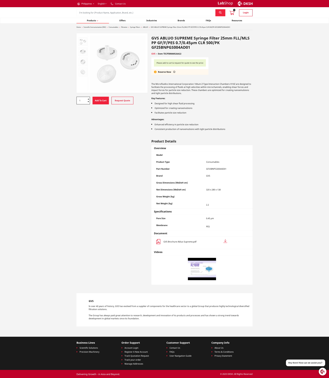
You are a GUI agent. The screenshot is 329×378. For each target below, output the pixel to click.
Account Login (131, 347)
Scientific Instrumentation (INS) (95, 27)
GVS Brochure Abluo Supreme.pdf (180, 241)
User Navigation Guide (180, 355)
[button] (85, 3)
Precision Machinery (89, 351)
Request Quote (122, 100)
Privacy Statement (223, 355)
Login (246, 12)
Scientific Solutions (89, 347)
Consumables (113, 27)
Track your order (133, 359)
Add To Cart (101, 100)
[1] (88, 102)
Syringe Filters (135, 27)
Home (78, 27)
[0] (231, 13)
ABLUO (145, 27)
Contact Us (175, 347)
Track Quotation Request (137, 355)
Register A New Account (136, 351)
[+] (88, 99)
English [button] (101, 3)
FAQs (172, 351)
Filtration (124, 27)
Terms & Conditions (224, 351)
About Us (218, 347)
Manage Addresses (134, 363)
